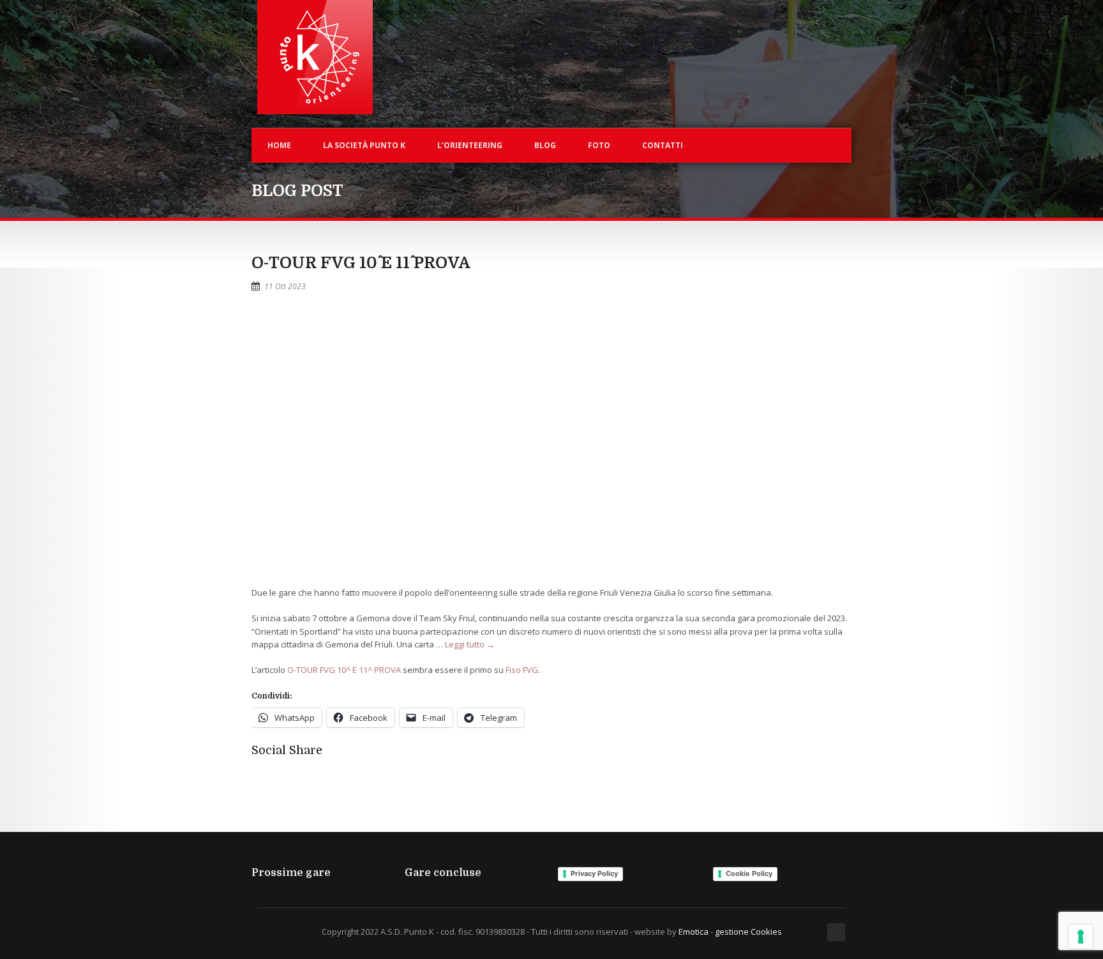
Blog (545, 145)
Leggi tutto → (470, 644)
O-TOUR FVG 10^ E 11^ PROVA (360, 262)
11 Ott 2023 (285, 286)
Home (279, 145)
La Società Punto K (364, 145)
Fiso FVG (522, 670)
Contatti (662, 145)
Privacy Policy (594, 873)
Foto (599, 145)
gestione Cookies (748, 931)
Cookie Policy (749, 873)
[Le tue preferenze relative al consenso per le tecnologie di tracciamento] (1081, 937)
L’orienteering (469, 145)
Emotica (694, 931)
